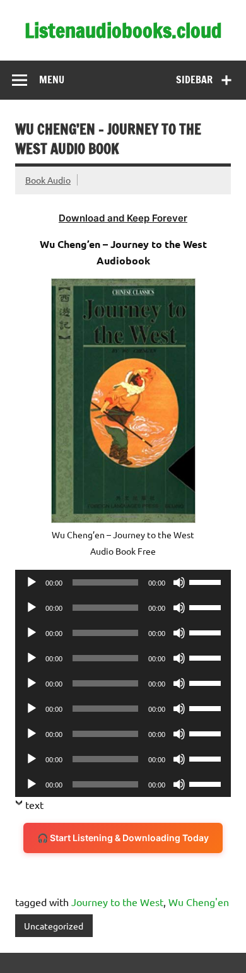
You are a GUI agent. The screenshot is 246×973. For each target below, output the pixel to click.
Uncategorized (53, 925)
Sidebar (194, 79)
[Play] (31, 582)
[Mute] (179, 582)
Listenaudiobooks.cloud (123, 30)
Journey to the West (117, 901)
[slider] (207, 581)
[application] (123, 582)
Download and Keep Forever (123, 218)
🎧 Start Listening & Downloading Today (123, 837)
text (34, 804)
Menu (51, 79)
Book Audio (48, 180)
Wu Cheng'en (198, 901)
